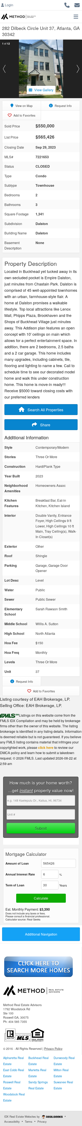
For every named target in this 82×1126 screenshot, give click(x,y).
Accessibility (12, 1121)
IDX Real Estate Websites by (22, 1116)
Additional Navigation (41, 934)
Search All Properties (44, 409)
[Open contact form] (77, 4)
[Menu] (76, 17)
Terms (28, 1121)
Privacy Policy (53, 1048)
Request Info (63, 106)
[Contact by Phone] (67, 4)
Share (44, 424)
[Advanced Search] (38, 966)
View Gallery (43, 89)
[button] (4, 69)
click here (45, 747)
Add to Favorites (24, 115)
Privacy (42, 1121)
